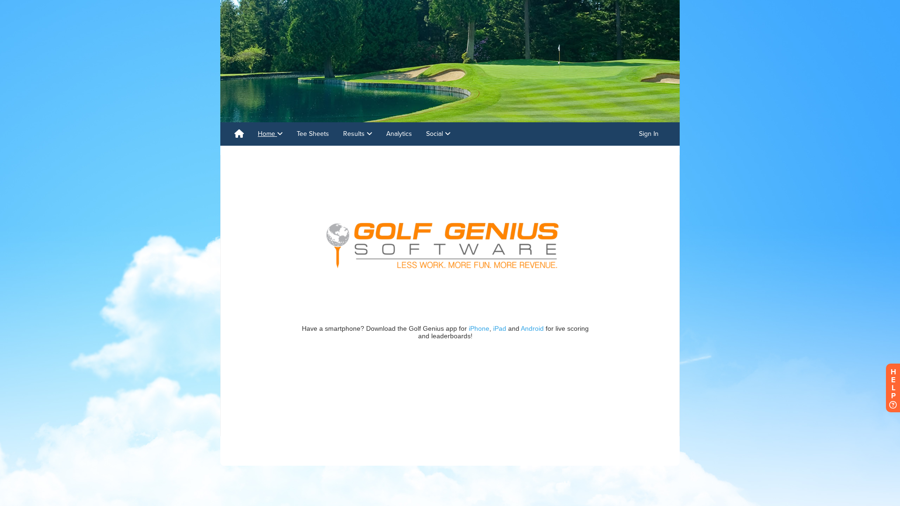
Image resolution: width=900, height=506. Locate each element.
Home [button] (267, 134)
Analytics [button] (399, 134)
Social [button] (435, 134)
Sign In (649, 134)
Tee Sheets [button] (313, 134)
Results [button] (355, 134)
